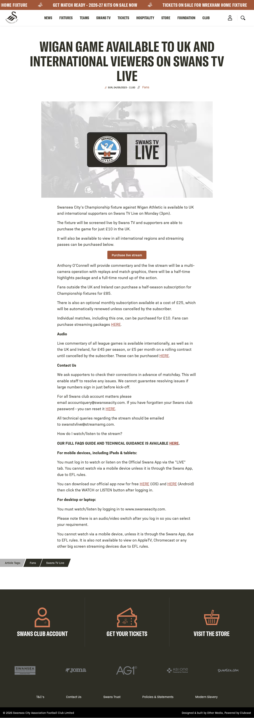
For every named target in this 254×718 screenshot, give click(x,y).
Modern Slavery (206, 697)
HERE (116, 324)
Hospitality (145, 17)
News (48, 17)
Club (206, 17)
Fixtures (66, 17)
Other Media (215, 712)
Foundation (186, 17)
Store (165, 17)
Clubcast (245, 712)
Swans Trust (111, 697)
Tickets (123, 17)
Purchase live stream (127, 255)
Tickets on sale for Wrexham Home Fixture (200, 5)
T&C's (40, 697)
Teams (84, 17)
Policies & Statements (157, 697)
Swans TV (103, 17)
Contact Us (73, 697)
